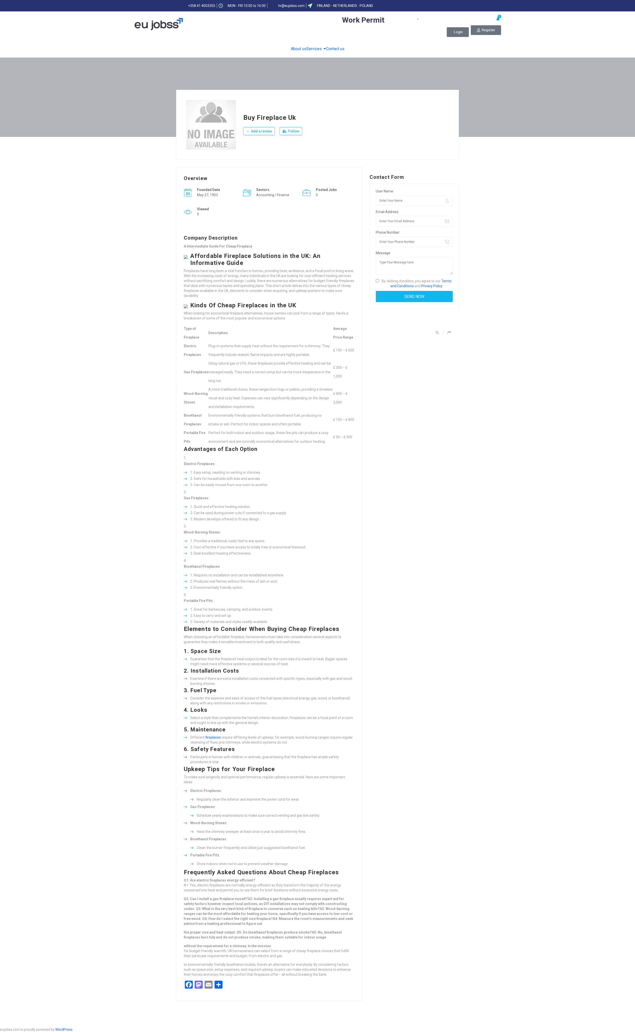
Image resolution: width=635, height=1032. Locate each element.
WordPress (63, 1030)
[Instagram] (451, 5)
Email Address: (387, 212)
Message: (383, 253)
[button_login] (458, 32)
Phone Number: (388, 232)
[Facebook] (412, 5)
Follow (293, 131)
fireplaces (213, 737)
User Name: (385, 191)
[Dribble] (441, 5)
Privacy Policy (432, 286)
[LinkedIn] (432, 5)
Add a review (261, 131)
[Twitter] (422, 5)
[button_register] (486, 30)
